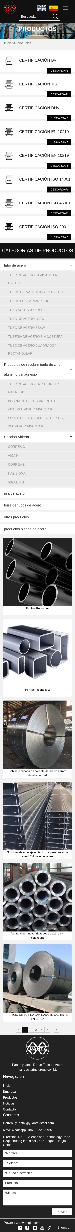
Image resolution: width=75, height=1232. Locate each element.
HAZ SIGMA (17, 473)
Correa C (16, 446)
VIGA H (13, 455)
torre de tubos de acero (22, 505)
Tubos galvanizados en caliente (37, 292)
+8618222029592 (40, 1130)
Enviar (62, 1212)
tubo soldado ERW (25, 310)
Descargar (59, 70)
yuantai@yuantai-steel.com (34, 1123)
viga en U (16, 482)
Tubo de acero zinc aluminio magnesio (33, 388)
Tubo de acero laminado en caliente (33, 279)
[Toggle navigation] (65, 8)
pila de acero (14, 493)
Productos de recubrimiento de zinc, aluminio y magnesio (32, 369)
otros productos (16, 517)
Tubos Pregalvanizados (30, 301)
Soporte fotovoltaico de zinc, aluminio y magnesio (36, 422)
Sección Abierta (16, 437)
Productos (24, 43)
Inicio (8, 43)
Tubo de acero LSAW (26, 319)
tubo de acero (15, 265)
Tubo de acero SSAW (26, 327)
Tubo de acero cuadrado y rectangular (32, 349)
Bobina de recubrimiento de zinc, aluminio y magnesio (33, 405)
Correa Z (16, 464)
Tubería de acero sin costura (35, 336)
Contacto (9, 1109)
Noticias (9, 1103)
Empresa (9, 1091)
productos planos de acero (25, 529)
